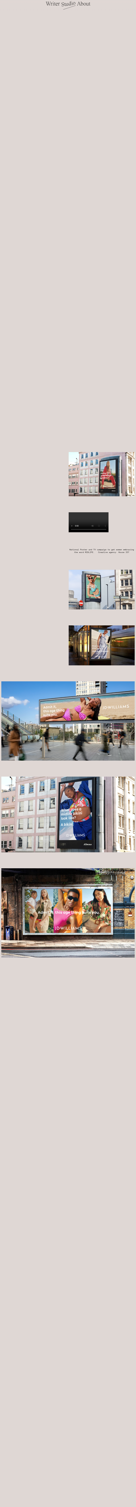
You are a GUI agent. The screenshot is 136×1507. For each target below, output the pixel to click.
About (83, 4)
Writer (53, 4)
